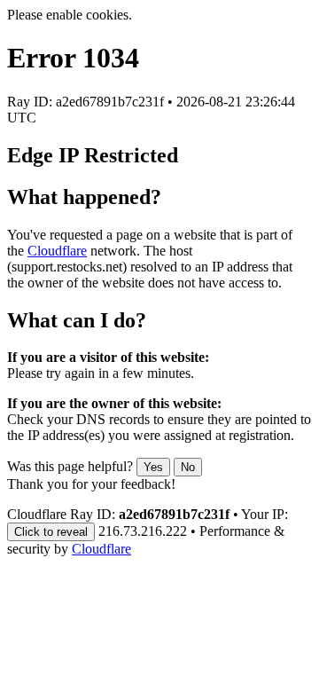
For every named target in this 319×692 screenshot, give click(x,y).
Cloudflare (57, 250)
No (188, 467)
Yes (153, 467)
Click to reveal (51, 532)
